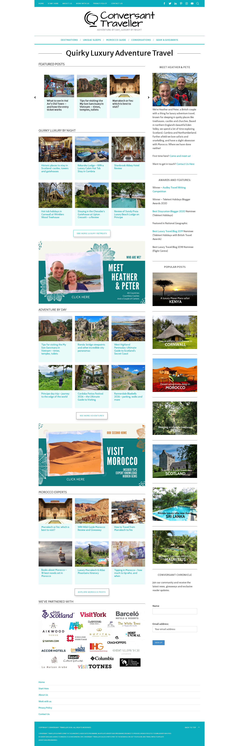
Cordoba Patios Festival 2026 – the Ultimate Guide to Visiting (90, 396)
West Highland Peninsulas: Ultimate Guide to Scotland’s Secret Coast (125, 349)
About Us (67, 3)
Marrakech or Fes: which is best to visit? (90, 103)
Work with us (82, 3)
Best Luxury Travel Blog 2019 (168, 231)
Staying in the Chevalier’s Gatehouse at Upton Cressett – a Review (91, 214)
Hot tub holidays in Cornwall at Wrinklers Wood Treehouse (52, 214)
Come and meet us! (180, 155)
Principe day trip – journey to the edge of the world (55, 395)
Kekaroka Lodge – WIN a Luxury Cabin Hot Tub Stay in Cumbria (91, 168)
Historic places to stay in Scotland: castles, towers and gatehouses (54, 168)
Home (41, 3)
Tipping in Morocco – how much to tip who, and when (128, 573)
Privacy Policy (100, 3)
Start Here (53, 3)
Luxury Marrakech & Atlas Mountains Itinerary (91, 572)
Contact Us (117, 3)
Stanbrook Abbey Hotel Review (126, 167)
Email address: (161, 623)
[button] (35, 97)
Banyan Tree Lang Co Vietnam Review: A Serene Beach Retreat (124, 105)
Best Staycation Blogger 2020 (169, 211)
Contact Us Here (185, 163)
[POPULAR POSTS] (175, 305)
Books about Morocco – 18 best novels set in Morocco (54, 572)
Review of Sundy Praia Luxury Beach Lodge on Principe (126, 214)
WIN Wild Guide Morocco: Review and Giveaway (91, 529)
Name (156, 605)
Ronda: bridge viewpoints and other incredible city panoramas (91, 347)
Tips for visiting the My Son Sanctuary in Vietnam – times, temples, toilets (59, 105)
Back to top (190, 727)
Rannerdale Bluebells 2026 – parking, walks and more (128, 396)
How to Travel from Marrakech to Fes (124, 529)
